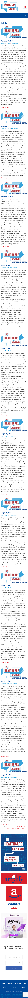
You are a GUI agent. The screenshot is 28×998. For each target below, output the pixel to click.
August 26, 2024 (6, 585)
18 (18, 829)
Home (3, 983)
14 (8, 829)
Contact (23, 987)
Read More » (5, 107)
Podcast (5, 987)
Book (14, 987)
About (10, 983)
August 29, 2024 (6, 348)
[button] (25, 16)
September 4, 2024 (7, 126)
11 (22, 827)
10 (19, 827)
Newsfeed (18, 983)
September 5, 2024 (7, 41)
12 (24, 827)
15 (10, 829)
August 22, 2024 (6, 775)
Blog (25, 983)
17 (15, 829)
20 (23, 829)
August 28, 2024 (6, 434)
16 (13, 829)
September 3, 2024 (7, 196)
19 (20, 829)
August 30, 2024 (6, 265)
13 (5, 829)
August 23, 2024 (6, 681)
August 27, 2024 (6, 513)
